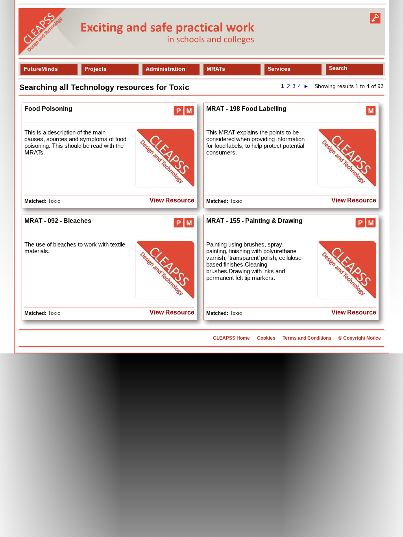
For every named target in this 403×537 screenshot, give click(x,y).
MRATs (216, 69)
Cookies (266, 338)
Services (279, 69)
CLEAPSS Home (231, 338)
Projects (96, 69)
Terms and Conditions (307, 338)
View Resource (172, 200)
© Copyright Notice (359, 338)
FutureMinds (41, 69)
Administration (165, 69)
